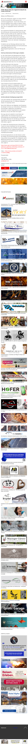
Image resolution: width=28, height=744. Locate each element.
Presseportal (16, 13)
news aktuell (8, 13)
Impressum (3, 727)
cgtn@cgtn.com (5, 161)
